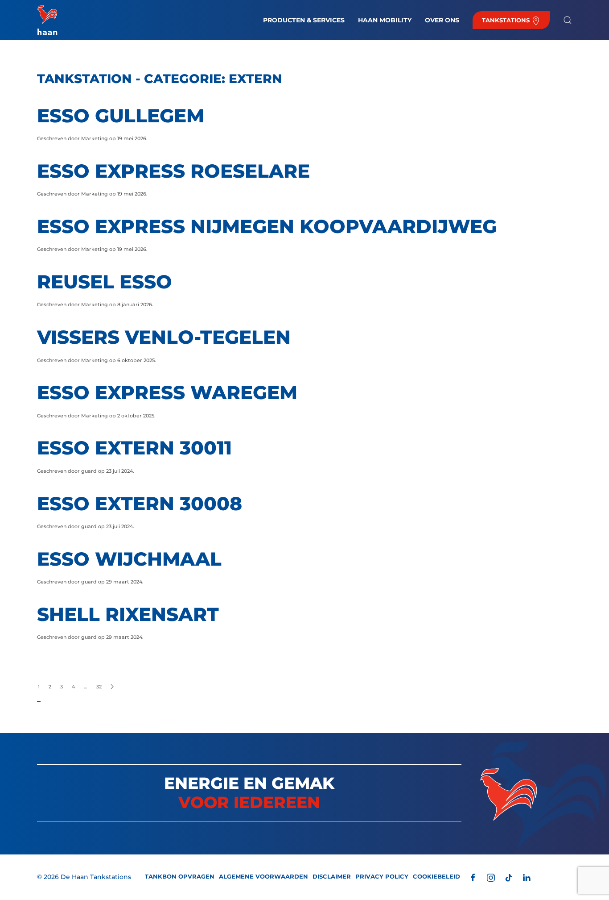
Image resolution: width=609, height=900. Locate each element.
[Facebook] (473, 877)
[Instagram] (490, 877)
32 (99, 686)
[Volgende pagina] (112, 687)
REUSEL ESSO (104, 281)
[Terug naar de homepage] (47, 20)
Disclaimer (332, 876)
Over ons (442, 20)
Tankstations (506, 20)
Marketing (94, 138)
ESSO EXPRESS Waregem (167, 392)
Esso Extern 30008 (139, 503)
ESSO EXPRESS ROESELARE (173, 171)
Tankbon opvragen (179, 876)
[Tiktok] (508, 877)
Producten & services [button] (304, 20)
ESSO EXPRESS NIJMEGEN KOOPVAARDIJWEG (267, 226)
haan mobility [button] (384, 20)
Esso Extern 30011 (134, 447)
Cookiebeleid (436, 876)
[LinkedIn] (526, 877)
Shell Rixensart (128, 614)
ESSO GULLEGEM (120, 115)
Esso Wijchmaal (129, 559)
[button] (567, 20)
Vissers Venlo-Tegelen (164, 337)
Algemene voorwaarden (263, 876)
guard (89, 471)
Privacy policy (381, 876)
